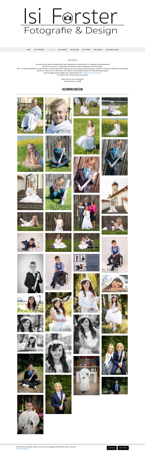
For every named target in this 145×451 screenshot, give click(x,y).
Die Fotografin (39, 50)
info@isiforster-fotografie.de (92, 73)
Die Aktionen (74, 50)
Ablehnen (111, 448)
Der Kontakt (98, 50)
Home (28, 50)
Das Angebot (62, 50)
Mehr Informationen (22, 449)
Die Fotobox (86, 50)
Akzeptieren (123, 448)
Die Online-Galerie (112, 50)
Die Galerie (51, 50)
